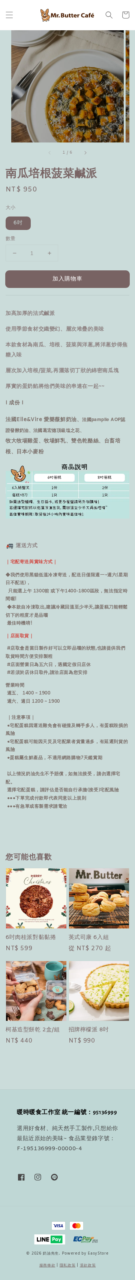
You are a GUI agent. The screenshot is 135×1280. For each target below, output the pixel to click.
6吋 (18, 223)
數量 (11, 239)
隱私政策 (68, 1265)
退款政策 (88, 1265)
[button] (9, 15)
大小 (11, 208)
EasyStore (98, 1253)
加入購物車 (67, 279)
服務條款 (47, 1265)
